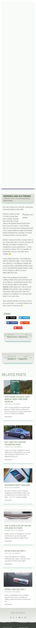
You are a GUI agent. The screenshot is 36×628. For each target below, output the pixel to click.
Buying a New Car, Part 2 (15, 589)
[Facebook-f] (16, 617)
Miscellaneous (8, 200)
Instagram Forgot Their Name (17, 485)
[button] (11, 317)
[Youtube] (19, 617)
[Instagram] (13, 617)
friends (23, 198)
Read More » (9, 417)
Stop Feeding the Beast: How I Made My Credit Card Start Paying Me (17, 399)
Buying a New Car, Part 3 (15, 551)
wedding (28, 198)
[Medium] (25, 617)
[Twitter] (11, 617)
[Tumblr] (22, 617)
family (19, 198)
